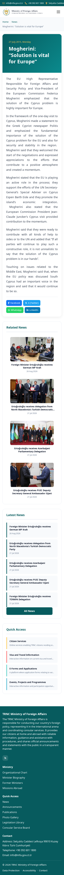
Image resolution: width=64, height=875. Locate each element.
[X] (5, 758)
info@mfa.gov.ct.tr (14, 3)
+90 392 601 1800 (36, 3)
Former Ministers (12, 783)
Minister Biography (13, 777)
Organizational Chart (14, 772)
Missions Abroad (12, 788)
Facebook (15, 302)
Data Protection (11, 870)
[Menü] (58, 12)
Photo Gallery (10, 817)
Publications (9, 812)
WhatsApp (16, 310)
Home (5, 21)
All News (29, 611)
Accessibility (29, 870)
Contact (43, 870)
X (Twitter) (33, 302)
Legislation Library (13, 822)
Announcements (12, 807)
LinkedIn (33, 310)
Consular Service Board (16, 827)
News (14, 21)
